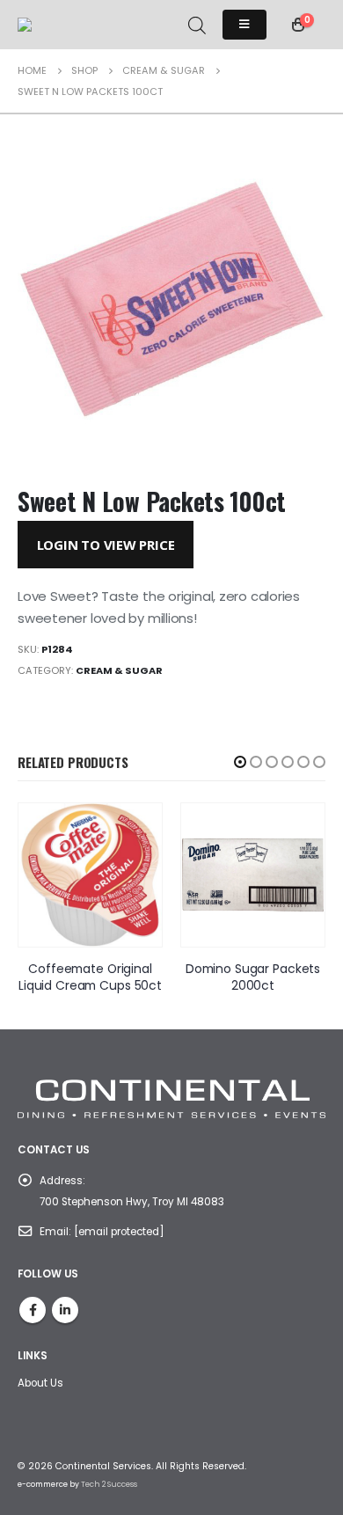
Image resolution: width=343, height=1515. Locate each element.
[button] (240, 761)
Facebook (32, 1310)
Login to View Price (106, 544)
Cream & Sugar (119, 670)
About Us (40, 1383)
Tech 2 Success (109, 1484)
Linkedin (65, 1310)
